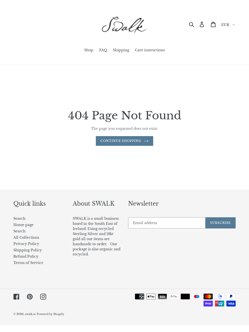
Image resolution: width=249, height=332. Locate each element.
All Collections (26, 237)
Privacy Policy (26, 244)
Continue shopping (120, 141)
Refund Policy (25, 256)
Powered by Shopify (50, 314)
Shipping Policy (27, 250)
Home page (23, 225)
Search (19, 218)
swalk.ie (30, 314)
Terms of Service (28, 263)
